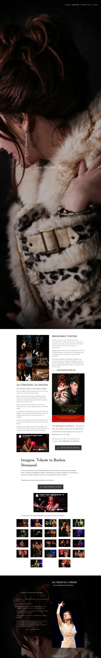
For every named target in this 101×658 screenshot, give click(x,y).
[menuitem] (68, 5)
